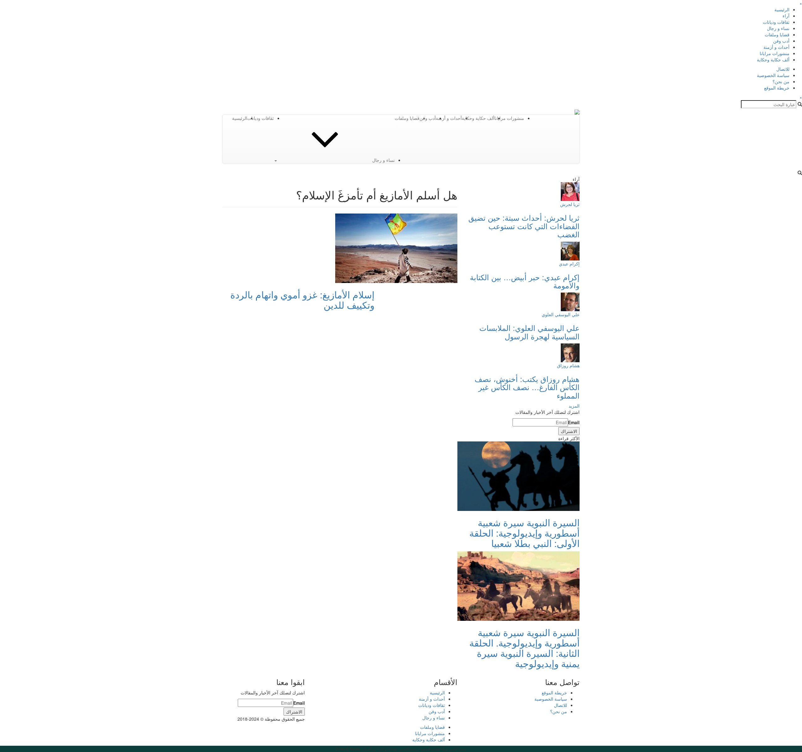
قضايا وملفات (777, 34)
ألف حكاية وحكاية (773, 59)
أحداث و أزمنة (776, 47)
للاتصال (782, 69)
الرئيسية (781, 9)
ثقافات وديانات (776, 22)
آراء (786, 16)
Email (574, 422)
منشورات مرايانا (774, 53)
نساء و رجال (778, 28)
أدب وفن (781, 41)
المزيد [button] (574, 406)
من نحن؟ (781, 81)
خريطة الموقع (776, 88)
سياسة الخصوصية (773, 75)
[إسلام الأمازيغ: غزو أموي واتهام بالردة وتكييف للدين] (396, 248)
